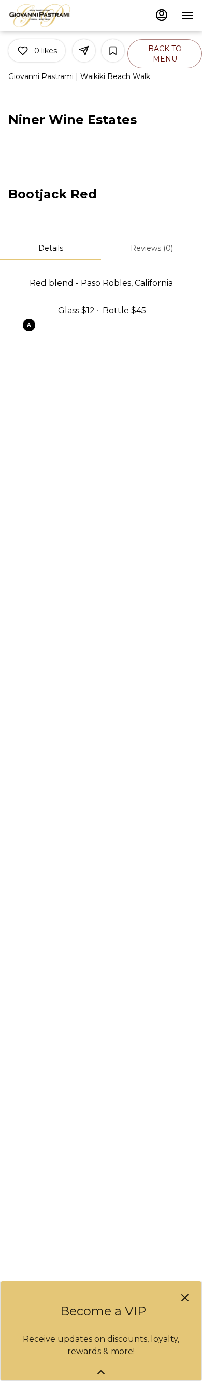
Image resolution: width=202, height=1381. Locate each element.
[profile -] (161, 15)
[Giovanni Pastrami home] (55, 15)
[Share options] (84, 50)
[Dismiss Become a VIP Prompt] (184, 1297)
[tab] (50, 248)
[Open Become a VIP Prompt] (101, 1372)
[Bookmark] (113, 50)
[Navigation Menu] (187, 15)
